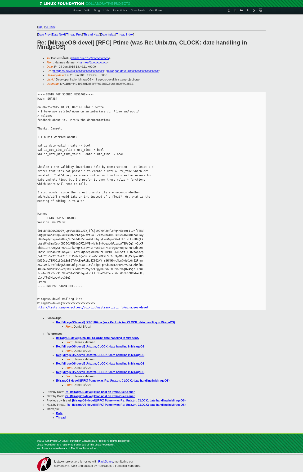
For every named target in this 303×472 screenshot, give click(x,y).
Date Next (58, 34)
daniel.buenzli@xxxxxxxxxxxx (90, 58)
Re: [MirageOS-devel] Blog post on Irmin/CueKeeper (100, 392)
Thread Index (124, 34)
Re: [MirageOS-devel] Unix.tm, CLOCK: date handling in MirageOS (100, 346)
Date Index (108, 34)
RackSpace (105, 461)
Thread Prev (74, 34)
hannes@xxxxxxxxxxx (93, 62)
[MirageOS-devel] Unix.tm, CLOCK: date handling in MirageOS (97, 338)
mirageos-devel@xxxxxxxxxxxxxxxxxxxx (78, 71)
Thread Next (91, 34)
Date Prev (44, 34)
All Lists (50, 27)
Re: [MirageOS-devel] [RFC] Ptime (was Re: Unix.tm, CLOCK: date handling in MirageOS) (115, 322)
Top (40, 27)
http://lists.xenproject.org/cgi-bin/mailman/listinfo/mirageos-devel (92, 307)
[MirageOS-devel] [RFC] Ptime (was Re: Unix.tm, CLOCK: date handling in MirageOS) (112, 380)
